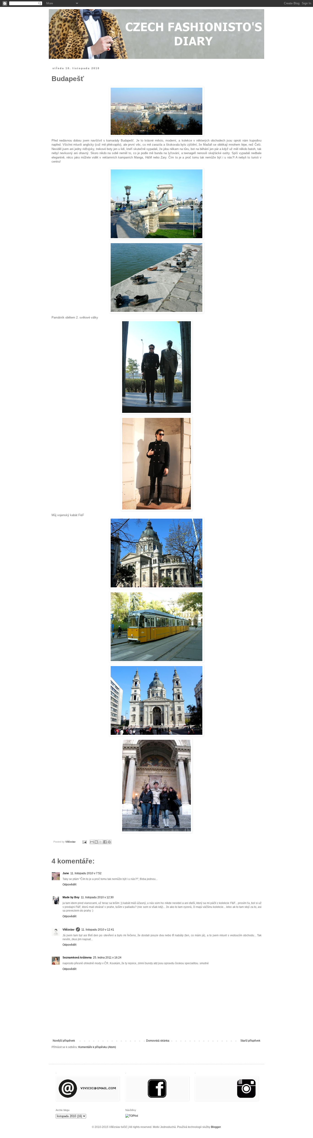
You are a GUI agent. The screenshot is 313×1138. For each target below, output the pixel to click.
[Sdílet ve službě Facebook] (105, 842)
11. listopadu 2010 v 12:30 (97, 897)
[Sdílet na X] (100, 842)
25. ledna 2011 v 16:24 (107, 957)
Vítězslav (68, 929)
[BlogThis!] (96, 842)
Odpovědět (69, 884)
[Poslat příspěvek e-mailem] (84, 841)
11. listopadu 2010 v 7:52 (86, 873)
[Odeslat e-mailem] (92, 842)
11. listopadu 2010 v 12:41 (97, 929)
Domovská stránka (157, 1040)
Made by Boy (71, 897)
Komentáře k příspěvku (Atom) (97, 1047)
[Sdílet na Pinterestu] (109, 842)
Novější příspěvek (64, 1040)
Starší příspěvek (250, 1040)
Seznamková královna (77, 957)
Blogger (216, 1127)
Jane (66, 873)
